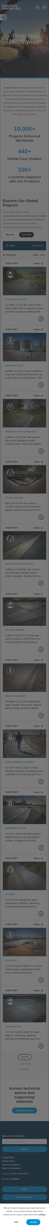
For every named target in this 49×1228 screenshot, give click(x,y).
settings (42, 1215)
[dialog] (24, 614)
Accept (33, 1222)
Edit (16, 1222)
